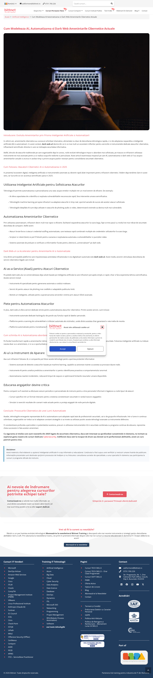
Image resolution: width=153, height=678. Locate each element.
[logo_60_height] (10, 10)
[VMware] (6, 600)
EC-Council (12, 613)
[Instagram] (132, 584)
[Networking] (44, 608)
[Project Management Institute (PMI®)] (6, 596)
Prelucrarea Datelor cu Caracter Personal (98, 610)
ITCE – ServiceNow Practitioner (20, 657)
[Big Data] (44, 575)
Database (50, 591)
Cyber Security (52, 581)
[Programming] (44, 611)
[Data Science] (44, 588)
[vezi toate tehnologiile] (44, 627)
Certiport (11, 643)
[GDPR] (82, 615)
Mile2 (10, 633)
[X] (143, 584)
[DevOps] (44, 595)
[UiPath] (6, 630)
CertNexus (12, 640)
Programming (52, 611)
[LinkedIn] (121, 584)
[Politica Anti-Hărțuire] (82, 618)
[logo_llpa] (134, 657)
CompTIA (12, 591)
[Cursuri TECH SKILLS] (82, 568)
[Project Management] (44, 615)
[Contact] (82, 597)
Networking (51, 608)
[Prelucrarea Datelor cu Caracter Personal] (82, 610)
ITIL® (10, 584)
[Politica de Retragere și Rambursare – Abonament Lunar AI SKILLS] (82, 624)
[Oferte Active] (82, 583)
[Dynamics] (44, 598)
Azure (49, 571)
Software (50, 623)
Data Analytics (52, 584)
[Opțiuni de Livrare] (82, 587)
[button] (102, 327)
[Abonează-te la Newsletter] (82, 593)
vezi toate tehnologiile (55, 627)
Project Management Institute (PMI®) (20, 595)
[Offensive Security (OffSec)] (6, 637)
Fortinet (11, 610)
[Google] (6, 578)
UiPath (11, 630)
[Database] (44, 591)
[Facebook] (127, 584)
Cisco (10, 581)
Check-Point (13, 623)
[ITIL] (44, 601)
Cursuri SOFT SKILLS (93, 577)
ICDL (10, 617)
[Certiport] (6, 644)
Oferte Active (90, 583)
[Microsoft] (6, 568)
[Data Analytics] (44, 585)
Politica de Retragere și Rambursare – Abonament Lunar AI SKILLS (96, 623)
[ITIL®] (6, 585)
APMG (10, 653)
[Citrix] (6, 620)
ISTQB (10, 627)
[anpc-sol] (95, 644)
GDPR (87, 615)
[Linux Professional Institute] (6, 603)
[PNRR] (82, 580)
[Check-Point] (6, 623)
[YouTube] (137, 584)
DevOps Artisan (14, 571)
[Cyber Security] (44, 581)
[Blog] (82, 590)
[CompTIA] (6, 591)
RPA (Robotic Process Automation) (55, 619)
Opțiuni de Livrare (92, 587)
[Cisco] (6, 581)
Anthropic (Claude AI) (16, 607)
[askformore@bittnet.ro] (121, 568)
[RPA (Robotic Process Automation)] (44, 619)
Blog (87, 590)
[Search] (111, 3)
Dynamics (51, 598)
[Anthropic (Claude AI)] (6, 607)
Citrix (10, 620)
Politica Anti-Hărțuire (93, 618)
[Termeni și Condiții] (82, 606)
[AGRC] (6, 647)
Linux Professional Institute (19, 603)
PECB (10, 650)
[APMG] (6, 654)
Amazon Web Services (17, 574)
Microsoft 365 (52, 605)
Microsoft (12, 568)
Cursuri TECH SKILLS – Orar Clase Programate (96, 572)
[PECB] (6, 650)
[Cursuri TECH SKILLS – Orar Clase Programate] (82, 572)
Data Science (52, 588)
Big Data (50, 574)
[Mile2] (6, 634)
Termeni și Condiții (92, 606)
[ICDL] (6, 617)
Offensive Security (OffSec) (19, 637)
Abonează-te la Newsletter (95, 593)
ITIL (48, 601)
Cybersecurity (49, 437)
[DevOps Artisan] (6, 571)
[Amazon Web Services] (6, 575)
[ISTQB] (6, 627)
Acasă (7, 17)
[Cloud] (44, 578)
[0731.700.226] (121, 571)
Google (11, 578)
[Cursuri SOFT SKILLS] (82, 577)
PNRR (87, 580)
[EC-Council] (6, 613)
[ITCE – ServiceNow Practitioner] (6, 657)
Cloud (49, 578)
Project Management (55, 615)
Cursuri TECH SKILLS (93, 568)
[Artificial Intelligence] (44, 568)
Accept (63, 349)
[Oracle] (6, 588)
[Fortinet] (6, 610)
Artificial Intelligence (20, 17)
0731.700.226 (129, 571)
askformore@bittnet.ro (132, 568)
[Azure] (44, 571)
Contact (88, 597)
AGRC (10, 647)
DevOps (50, 594)
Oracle (11, 588)
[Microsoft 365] (44, 605)
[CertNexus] (6, 640)
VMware (11, 600)
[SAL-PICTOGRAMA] (95, 637)
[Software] (44, 623)
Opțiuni (90, 349)
